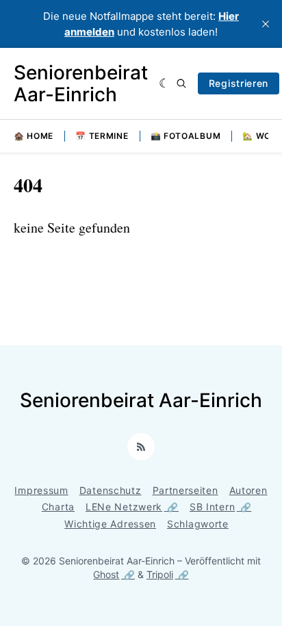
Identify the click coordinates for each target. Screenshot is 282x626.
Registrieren (238, 83)
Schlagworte (198, 524)
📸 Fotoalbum (186, 136)
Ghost (106, 574)
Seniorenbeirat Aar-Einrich (81, 83)
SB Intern (212, 506)
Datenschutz (110, 490)
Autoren (248, 490)
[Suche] (181, 83)
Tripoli (159, 574)
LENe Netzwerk (124, 506)
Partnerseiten (185, 490)
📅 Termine (101, 136)
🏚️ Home (33, 136)
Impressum (41, 490)
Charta (58, 506)
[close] (266, 24)
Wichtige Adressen (110, 524)
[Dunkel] (164, 83)
